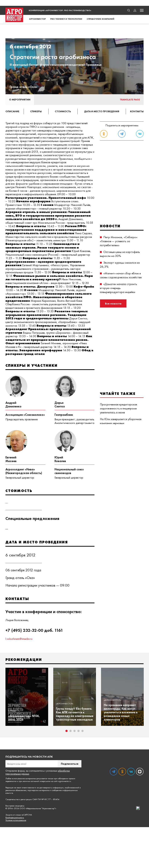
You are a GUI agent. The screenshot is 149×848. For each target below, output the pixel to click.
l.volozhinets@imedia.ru (18, 639)
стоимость (63, 111)
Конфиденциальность (14, 817)
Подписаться (69, 764)
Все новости (113, 303)
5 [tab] (82, 731)
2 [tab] (70, 731)
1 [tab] (66, 731)
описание (12, 111)
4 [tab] (78, 731)
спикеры (36, 111)
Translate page (130, 99)
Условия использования (15, 820)
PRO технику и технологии (66, 18)
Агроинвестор (37, 18)
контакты (137, 111)
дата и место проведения (101, 111)
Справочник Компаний (100, 18)
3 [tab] (74, 731)
